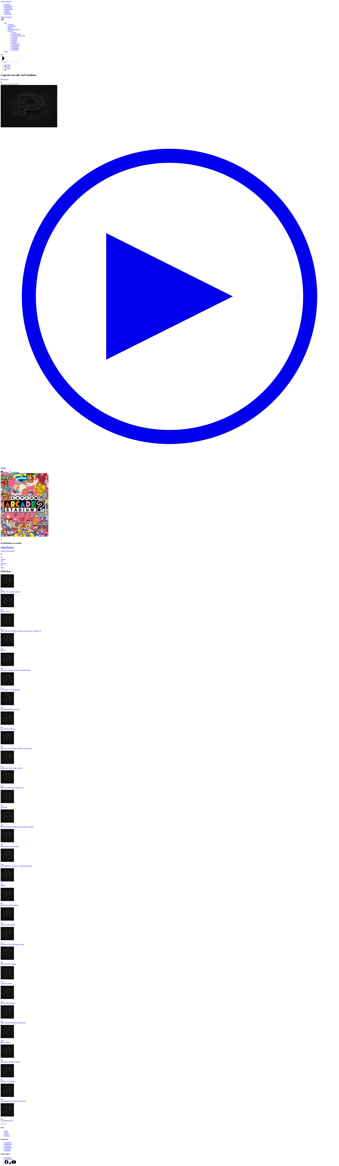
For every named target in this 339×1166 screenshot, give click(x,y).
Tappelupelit (14, 50)
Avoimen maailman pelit (18, 35)
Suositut (6, 1134)
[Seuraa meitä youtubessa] (14, 1163)
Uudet (6, 1131)
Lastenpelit (7, 12)
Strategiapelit (7, 14)
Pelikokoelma (4, 79)
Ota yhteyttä (7, 1157)
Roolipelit (7, 11)
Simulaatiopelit (8, 9)
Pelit (5, 23)
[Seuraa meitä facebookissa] (6, 1163)
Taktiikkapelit (8, 6)
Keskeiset (7, 1136)
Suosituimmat (11, 26)
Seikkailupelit (8, 7)
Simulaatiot (7, 1149)
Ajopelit (13, 32)
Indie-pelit (14, 40)
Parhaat (10, 27)
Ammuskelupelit (15, 34)
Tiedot (6, 51)
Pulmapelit (7, 4)
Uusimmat (11, 24)
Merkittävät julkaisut (13, 29)
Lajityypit (10, 31)
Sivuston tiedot (8, 1159)
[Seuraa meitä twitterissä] (10, 1163)
